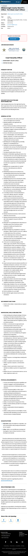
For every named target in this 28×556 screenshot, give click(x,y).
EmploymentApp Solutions (6, 533)
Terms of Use (12, 545)
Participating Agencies (6, 535)
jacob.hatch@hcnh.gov (12, 24)
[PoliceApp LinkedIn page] (17, 542)
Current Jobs (13, 38)
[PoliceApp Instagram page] (22, 542)
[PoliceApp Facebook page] (5, 542)
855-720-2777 (21, 535)
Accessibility (18, 545)
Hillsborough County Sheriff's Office (15, 14)
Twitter (10, 521)
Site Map (22, 545)
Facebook (4, 521)
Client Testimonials (5, 537)
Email (18, 521)
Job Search (4, 5)
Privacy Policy (6, 545)
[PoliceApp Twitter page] (11, 542)
